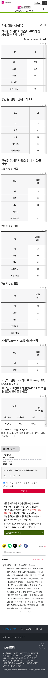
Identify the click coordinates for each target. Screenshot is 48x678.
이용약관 (38, 629)
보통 (27, 482)
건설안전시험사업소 (24, 11)
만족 (19, 482)
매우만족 (9, 482)
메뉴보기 (3, 9)
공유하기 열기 (41, 25)
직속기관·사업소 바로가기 (14, 637)
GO (44, 3)
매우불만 (9, 486)
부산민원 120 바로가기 (13, 533)
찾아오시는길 (26, 629)
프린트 (45, 25)
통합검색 (44, 9)
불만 (35, 482)
